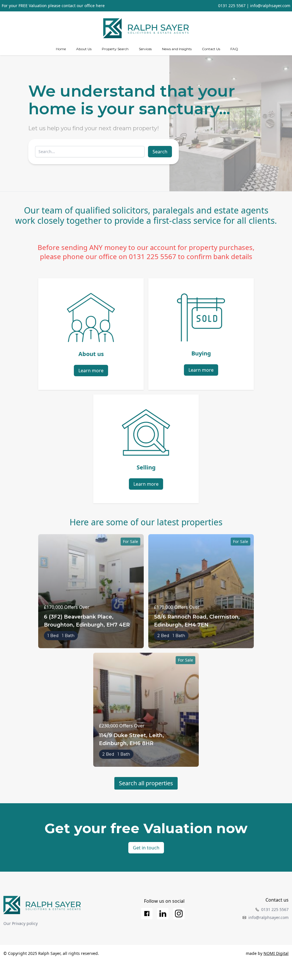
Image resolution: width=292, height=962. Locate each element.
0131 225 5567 (232, 5)
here (100, 5)
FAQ (234, 49)
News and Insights (177, 49)
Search (160, 152)
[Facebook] (147, 913)
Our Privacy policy (20, 923)
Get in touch (146, 848)
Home (61, 49)
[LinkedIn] (163, 913)
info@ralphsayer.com (270, 5)
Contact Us (211, 49)
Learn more (91, 370)
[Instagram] (178, 913)
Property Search (115, 49)
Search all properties (146, 783)
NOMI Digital (276, 953)
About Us (84, 49)
